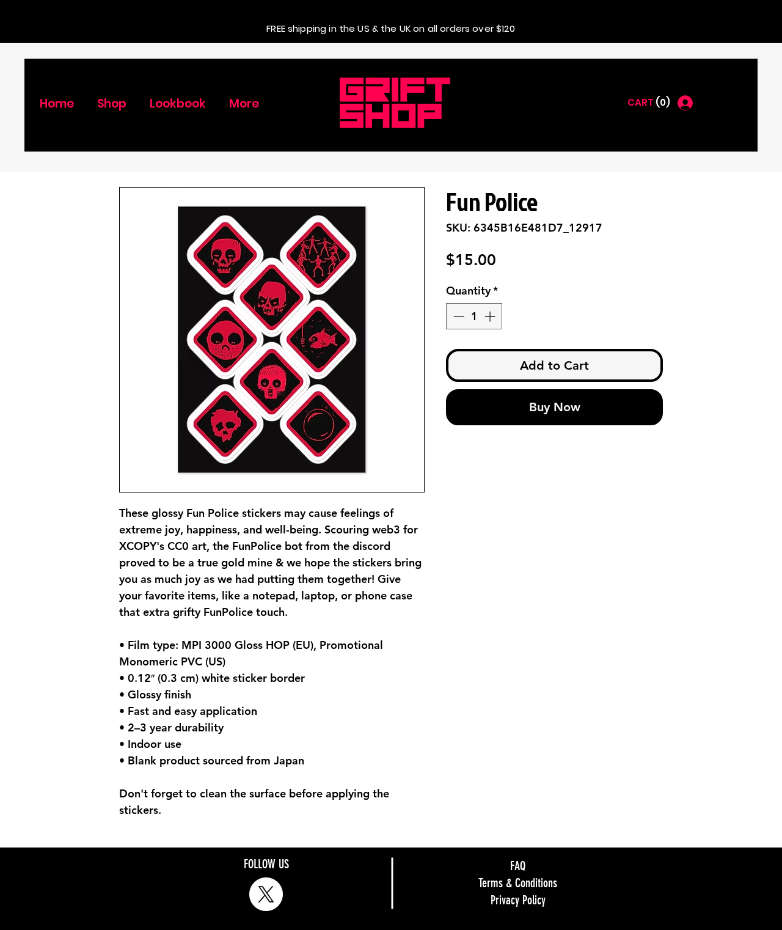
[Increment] (490, 316)
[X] (266, 894)
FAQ (517, 866)
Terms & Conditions (517, 883)
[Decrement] (457, 316)
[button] (648, 102)
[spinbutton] (474, 316)
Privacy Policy (518, 900)
